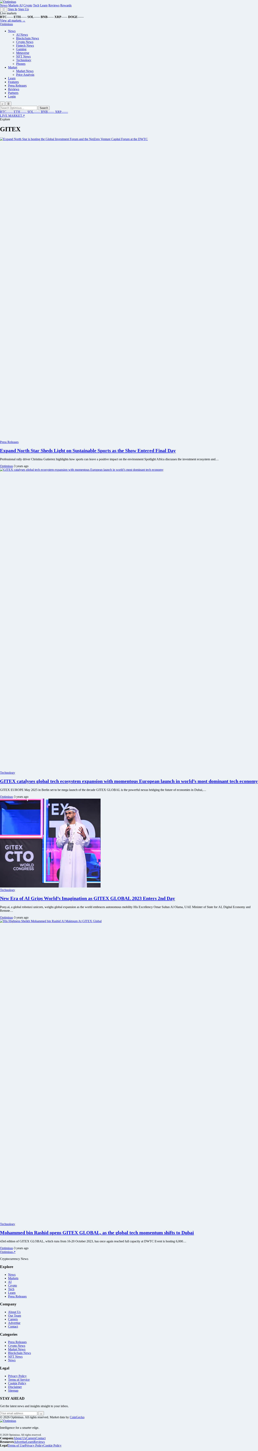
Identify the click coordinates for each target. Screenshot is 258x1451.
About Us (14, 1312)
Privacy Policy (17, 1376)
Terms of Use (16, 1445)
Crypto (27, 5)
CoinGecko (77, 1417)
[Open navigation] (1, 9)
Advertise (14, 1323)
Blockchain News (27, 38)
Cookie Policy (17, 1383)
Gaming (21, 49)
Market (12, 67)
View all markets (12, 20)
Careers (13, 1319)
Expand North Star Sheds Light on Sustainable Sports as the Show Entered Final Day (88, 450)
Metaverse (22, 53)
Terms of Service (19, 1379)
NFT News (23, 56)
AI (21, 5)
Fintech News (25, 45)
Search (44, 107)
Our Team (14, 1315)
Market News (24, 71)
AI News (22, 34)
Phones (20, 63)
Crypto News (24, 42)
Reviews (53, 5)
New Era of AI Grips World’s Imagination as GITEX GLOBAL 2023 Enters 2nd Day (87, 898)
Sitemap (13, 1390)
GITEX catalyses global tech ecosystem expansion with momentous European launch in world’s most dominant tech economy (129, 781)
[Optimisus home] (8, 1)
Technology (23, 60)
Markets (13, 5)
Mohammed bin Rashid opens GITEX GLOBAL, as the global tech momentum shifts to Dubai (97, 1232)
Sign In (12, 9)
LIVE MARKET (12, 115)
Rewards (66, 5)
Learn (44, 5)
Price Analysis (25, 74)
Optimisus (6, 466)
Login (12, 96)
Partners (13, 93)
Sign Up (23, 9)
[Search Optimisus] (5, 9)
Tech (36, 5)
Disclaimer (15, 1387)
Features (13, 82)
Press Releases (17, 85)
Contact (13, 1326)
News (3, 5)
